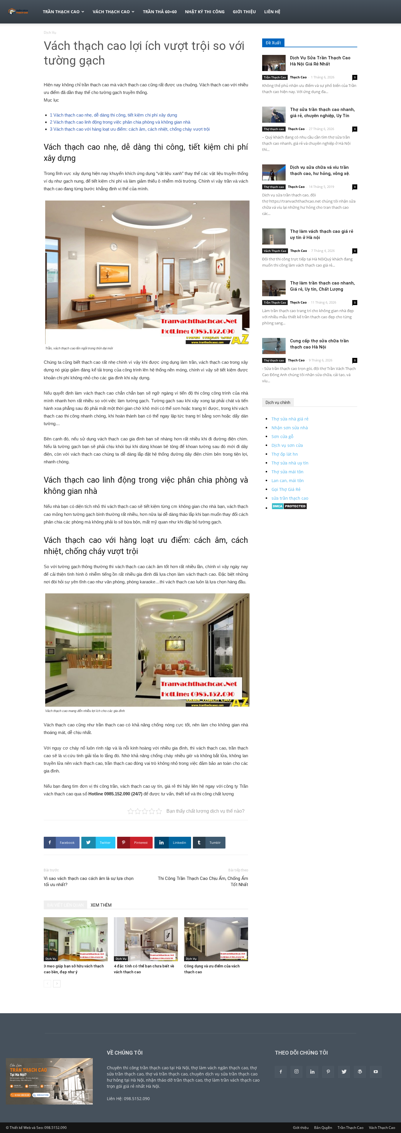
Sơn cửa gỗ (282, 436)
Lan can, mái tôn (288, 480)
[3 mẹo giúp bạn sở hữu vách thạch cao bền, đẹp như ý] (76, 939)
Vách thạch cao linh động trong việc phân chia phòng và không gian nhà (120, 121)
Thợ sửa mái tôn (288, 471)
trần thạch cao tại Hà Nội (164, 1067)
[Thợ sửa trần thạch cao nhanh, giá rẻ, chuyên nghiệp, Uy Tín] (274, 115)
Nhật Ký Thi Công (205, 11)
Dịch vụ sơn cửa (287, 445)
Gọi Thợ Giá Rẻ (286, 489)
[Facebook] (281, 1072)
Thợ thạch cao (274, 129)
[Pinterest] (328, 1072)
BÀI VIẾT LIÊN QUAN (65, 905)
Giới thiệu (244, 11)
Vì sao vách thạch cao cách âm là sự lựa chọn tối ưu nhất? (89, 881)
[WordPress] (360, 1072)
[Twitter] (344, 1072)
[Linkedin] (312, 1072)
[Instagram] (296, 1072)
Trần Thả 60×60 (160, 11)
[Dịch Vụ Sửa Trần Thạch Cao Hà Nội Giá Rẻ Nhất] (274, 63)
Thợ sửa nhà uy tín (290, 463)
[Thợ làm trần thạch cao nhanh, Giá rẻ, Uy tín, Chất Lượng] (274, 288)
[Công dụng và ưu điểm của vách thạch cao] (216, 939)
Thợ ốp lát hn (285, 454)
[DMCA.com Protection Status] (289, 508)
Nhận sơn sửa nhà (290, 427)
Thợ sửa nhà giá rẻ (290, 419)
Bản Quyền (323, 1127)
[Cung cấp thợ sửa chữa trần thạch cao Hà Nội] (274, 346)
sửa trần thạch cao (290, 498)
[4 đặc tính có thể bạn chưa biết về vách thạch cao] (146, 939)
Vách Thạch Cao (111, 11)
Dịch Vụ (51, 959)
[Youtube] (376, 1072)
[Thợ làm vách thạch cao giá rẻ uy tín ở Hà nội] (274, 236)
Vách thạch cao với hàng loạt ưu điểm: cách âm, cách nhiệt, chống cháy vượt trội (130, 129)
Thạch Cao (298, 77)
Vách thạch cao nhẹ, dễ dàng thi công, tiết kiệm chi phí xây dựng (113, 114)
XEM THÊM (101, 905)
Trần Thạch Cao (61, 11)
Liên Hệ (272, 11)
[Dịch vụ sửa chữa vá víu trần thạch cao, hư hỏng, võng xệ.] (274, 172)
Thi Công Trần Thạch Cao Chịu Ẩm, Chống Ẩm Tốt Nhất (203, 881)
